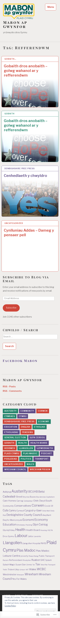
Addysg (7, 491)
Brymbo (26, 497)
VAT (27, 570)
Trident (11, 569)
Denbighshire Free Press (19, 168)
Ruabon (35, 559)
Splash (48, 560)
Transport (42, 459)
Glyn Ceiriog (37, 437)
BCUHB (33, 491)
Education (10, 427)
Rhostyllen (27, 560)
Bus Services (41, 497)
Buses (33, 497)
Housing (43, 530)
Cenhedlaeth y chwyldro (25, 175)
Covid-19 (48, 506)
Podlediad (10, 459)
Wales (30, 464)
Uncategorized (13, 223)
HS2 (49, 530)
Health (22, 443)
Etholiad (39, 427)
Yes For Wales (19, 579)
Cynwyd (20, 510)
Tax (37, 564)
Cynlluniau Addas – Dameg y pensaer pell (29, 232)
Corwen (43, 411)
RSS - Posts (9, 386)
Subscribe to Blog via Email (26, 279)
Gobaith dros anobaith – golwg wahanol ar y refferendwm (25, 70)
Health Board (38, 443)
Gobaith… (10, 59)
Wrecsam (20, 575)
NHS (43, 543)
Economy (43, 421)
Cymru (23, 416)
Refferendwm (15, 560)
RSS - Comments (12, 391)
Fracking (27, 432)
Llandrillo (37, 536)
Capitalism (50, 497)
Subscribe (11, 307)
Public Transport (46, 556)
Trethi (5, 570)
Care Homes (9, 500)
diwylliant (46, 515)
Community (27, 411)
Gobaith (9, 114)
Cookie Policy (10, 606)
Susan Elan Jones (24, 564)
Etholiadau (11, 432)
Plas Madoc (30, 453)
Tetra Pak (44, 565)
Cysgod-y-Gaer (33, 510)
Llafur (30, 536)
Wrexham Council (15, 469)
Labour (21, 535)
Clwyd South (45, 500)
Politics (26, 459)
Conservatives (22, 505)
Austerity (10, 411)
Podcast (46, 453)
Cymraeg (9, 416)
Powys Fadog (33, 556)
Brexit (19, 496)
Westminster (9, 574)
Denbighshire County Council (24, 514)
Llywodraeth (45, 448)
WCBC (41, 569)
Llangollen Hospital (31, 543)
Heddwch (9, 448)
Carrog (19, 501)
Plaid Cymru (11, 453)
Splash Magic (9, 564)
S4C (43, 560)
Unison (22, 570)
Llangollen (26, 448)
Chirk (35, 500)
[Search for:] (30, 337)
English (25, 427)
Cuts (5, 510)
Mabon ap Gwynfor (15, 24)
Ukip (17, 569)
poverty (24, 556)
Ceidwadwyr (28, 501)
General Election (15, 437)
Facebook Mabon (20, 361)
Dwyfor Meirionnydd (12, 520)
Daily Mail (46, 511)
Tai (33, 565)
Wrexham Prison (40, 469)
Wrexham (31, 574)
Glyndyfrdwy (9, 530)
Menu (50, 7)
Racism (6, 560)
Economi (28, 519)
